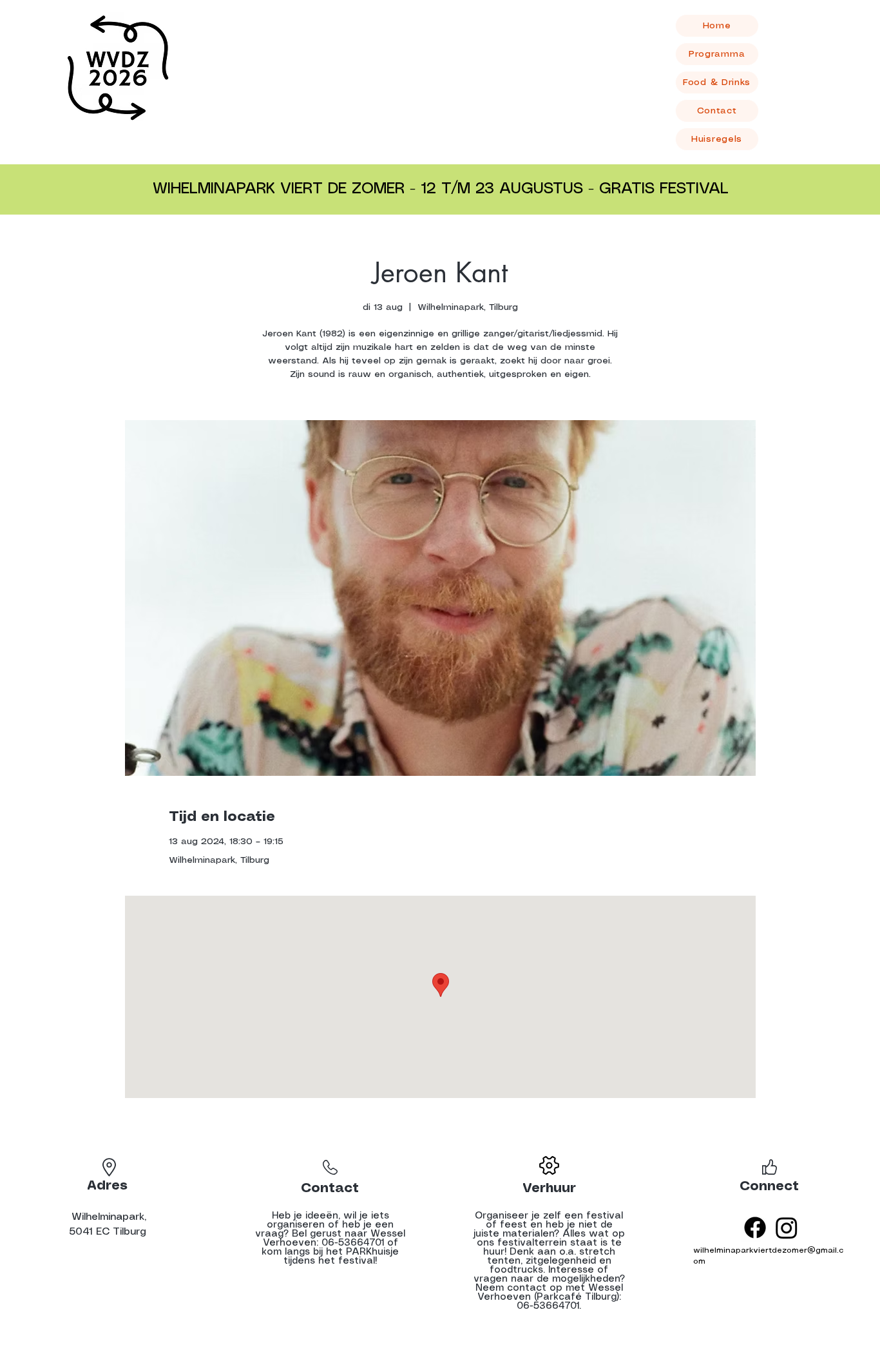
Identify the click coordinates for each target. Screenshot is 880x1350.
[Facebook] (755, 1227)
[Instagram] (786, 1227)
